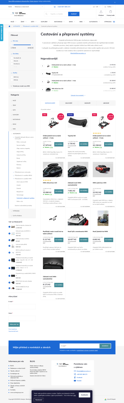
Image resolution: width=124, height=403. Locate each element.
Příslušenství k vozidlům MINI (23, 179)
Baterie (19, 168)
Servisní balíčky (21, 145)
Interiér (19, 185)
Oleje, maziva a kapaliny (23, 148)
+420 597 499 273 (82, 374)
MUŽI (14, 100)
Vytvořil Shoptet (111, 399)
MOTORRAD (16, 119)
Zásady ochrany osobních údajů (17, 386)
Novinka (16, 64)
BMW (16, 77)
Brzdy (18, 158)
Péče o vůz (20, 201)
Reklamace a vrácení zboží (22, 7)
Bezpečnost (20, 192)
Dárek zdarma (34, 1)
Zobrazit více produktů (77, 95)
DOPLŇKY (16, 115)
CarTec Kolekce (17, 216)
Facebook (79, 377)
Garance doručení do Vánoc (38, 376)
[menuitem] (14, 22)
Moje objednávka (15, 383)
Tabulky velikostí (15, 371)
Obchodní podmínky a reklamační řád (16, 377)
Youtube (79, 381)
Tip (15, 67)
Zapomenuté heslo (13, 331)
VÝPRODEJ (16, 211)
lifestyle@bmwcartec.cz (78, 53)
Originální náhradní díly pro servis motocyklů (24, 138)
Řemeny (19, 165)
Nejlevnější (68, 103)
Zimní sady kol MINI (22, 182)
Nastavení (38, 400)
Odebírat (105, 346)
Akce (16, 61)
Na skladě (17, 58)
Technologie (20, 195)
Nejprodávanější (50, 103)
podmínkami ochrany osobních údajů (87, 350)
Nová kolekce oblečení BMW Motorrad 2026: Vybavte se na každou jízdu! (38, 371)
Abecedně (106, 103)
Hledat (74, 14)
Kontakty (12, 390)
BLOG (10, 7)
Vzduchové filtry (21, 155)
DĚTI (14, 110)
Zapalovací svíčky (21, 161)
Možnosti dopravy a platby (17, 380)
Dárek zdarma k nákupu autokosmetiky (36, 366)
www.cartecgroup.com (16, 392)
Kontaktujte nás (14, 373)
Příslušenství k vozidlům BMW (23, 175)
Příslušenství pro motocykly (22, 172)
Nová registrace (13, 329)
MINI (16, 80)
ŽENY (14, 105)
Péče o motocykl (21, 142)
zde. (74, 395)
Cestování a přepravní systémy (25, 198)
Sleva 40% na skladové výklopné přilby (19, 1)
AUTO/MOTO (17, 134)
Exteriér (19, 188)
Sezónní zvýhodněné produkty (23, 205)
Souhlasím (84, 395)
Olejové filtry (20, 152)
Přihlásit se (14, 324)
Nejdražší (87, 103)
